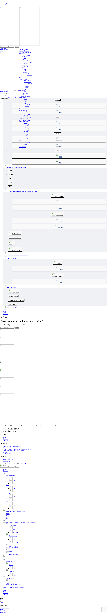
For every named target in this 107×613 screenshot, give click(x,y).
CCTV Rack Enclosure (26, 55)
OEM (20, 76)
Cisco (25, 100)
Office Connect (27, 105)
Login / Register (7, 595)
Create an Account (4, 608)
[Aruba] (7, 360)
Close (1, 600)
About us (5, 439)
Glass (28, 60)
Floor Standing (24, 58)
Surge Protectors (24, 89)
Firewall (26, 116)
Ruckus (25, 144)
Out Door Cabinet (25, 67)
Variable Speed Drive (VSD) (25, 93)
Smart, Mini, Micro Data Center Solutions (24, 119)
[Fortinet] (7, 368)
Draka (25, 123)
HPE (25, 103)
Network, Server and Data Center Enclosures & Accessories (25, 52)
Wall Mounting (24, 71)
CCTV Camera (24, 112)
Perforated (29, 62)
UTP (28, 125)
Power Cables (27, 80)
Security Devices (23, 110)
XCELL (26, 135)
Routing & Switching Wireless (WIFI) (24, 96)
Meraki (28, 142)
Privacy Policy (6, 461)
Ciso (25, 141)
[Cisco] (7, 352)
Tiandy (28, 114)
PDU (25, 69)
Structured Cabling (23, 121)
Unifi (25, 107)
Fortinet (25, 101)
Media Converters (23, 49)
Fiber (28, 124)
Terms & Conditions (8, 459)
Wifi (20, 140)
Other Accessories (25, 64)
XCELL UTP (22, 147)
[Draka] (7, 344)
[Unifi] (7, 393)
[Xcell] (7, 336)
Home (4, 437)
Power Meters (27, 82)
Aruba (25, 99)
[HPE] (7, 376)
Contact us (5, 440)
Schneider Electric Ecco (28, 86)
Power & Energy (23, 79)
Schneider (29, 83)
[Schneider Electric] (7, 385)
